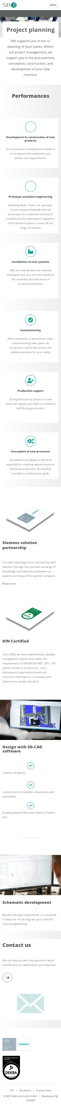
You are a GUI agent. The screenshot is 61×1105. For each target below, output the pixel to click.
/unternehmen (7, 977)
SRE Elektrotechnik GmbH (21, 1096)
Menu (53, 5)
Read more (9, 583)
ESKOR (31, 1100)
